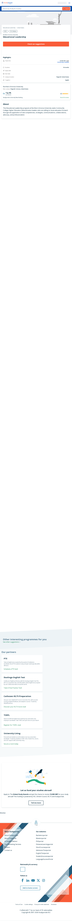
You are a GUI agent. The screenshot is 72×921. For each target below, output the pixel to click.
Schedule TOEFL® (61, 286)
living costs (7, 558)
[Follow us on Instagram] (43, 880)
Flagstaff (13, 89)
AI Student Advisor (10, 841)
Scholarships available (63, 62)
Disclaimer (54, 904)
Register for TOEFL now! (12, 725)
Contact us (8, 850)
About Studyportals (11, 835)
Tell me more (36, 803)
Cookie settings (28, 904)
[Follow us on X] (38, 880)
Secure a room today (11, 744)
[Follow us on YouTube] (33, 880)
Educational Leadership (9, 28)
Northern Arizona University (10, 35)
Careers (7, 847)
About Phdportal (10, 838)
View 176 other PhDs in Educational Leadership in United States (22, 378)
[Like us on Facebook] (22, 880)
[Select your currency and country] (22, 869)
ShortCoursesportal (43, 847)
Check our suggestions (36, 44)
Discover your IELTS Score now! (15, 707)
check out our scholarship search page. (36, 618)
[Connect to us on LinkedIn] (28, 880)
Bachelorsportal (41, 835)
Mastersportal (41, 838)
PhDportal (39, 841)
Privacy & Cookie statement (41, 904)
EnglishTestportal (42, 853)
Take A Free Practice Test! (58, 274)
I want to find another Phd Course (36, 208)
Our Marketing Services (12, 844)
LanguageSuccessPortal (44, 859)
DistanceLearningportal (44, 844)
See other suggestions (11, 642)
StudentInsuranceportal (44, 856)
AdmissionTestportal (43, 850)
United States (20, 28)
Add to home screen (30, 888)
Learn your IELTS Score (59, 321)
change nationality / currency (10, 515)
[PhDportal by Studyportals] (8, 2)
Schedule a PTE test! (60, 297)
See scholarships (8, 583)
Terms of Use (18, 904)
